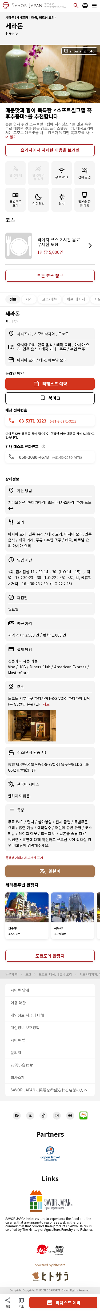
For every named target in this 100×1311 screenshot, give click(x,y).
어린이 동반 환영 (68, 827)
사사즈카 (24, 333)
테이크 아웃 (28, 833)
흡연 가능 (27, 827)
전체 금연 (63, 821)
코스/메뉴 (49, 299)
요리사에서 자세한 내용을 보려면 (50, 150)
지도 (46, 704)
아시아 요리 (27, 360)
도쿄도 (63, 333)
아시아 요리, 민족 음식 (35, 344)
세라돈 (14, 25)
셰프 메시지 (76, 299)
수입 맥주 (77, 349)
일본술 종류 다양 (72, 833)
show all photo (82, 51)
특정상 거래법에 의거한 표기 (24, 857)
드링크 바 (49, 833)
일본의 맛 (12, 974)
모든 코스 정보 (50, 275)
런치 (31, 821)
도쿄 (28, 974)
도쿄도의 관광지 (50, 956)
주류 (63, 349)
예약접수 (44, 827)
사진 (29, 299)
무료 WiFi (16, 821)
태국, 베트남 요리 (53, 360)
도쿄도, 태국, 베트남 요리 (56, 974)
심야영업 (45, 821)
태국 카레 (49, 349)
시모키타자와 (45, 333)
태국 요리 (64, 344)
